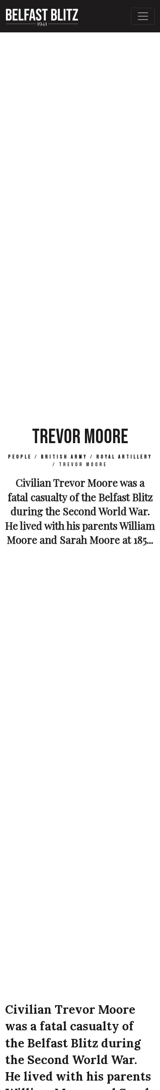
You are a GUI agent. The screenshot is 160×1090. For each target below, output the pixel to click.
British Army (64, 457)
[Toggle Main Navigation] (143, 16)
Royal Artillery (124, 457)
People (20, 457)
